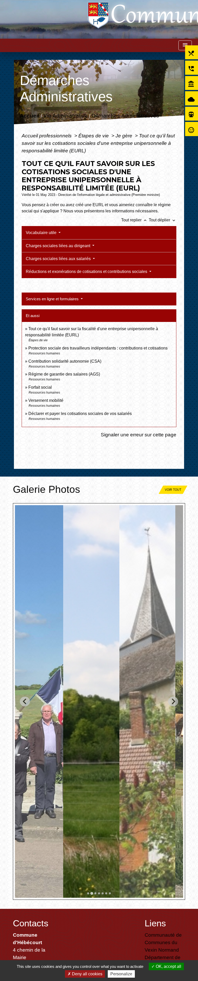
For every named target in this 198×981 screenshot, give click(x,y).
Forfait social (40, 387)
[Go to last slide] (25, 701)
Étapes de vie (94, 135)
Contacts (30, 923)
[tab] (88, 893)
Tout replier (134, 220)
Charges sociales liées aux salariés (59, 258)
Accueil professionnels (47, 135)
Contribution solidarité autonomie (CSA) (64, 361)
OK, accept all (168, 966)
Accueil (29, 116)
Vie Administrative (65, 116)
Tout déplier (162, 220)
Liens (155, 923)
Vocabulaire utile (41, 232)
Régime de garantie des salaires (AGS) (64, 374)
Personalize (121, 974)
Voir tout (173, 490)
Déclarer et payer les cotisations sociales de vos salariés (80, 413)
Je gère (125, 135)
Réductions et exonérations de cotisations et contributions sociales (87, 271)
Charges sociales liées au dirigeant (58, 246)
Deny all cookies (86, 974)
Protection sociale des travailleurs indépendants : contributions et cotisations (98, 348)
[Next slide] (173, 701)
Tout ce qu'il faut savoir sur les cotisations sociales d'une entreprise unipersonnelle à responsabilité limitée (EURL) (98, 143)
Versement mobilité (45, 400)
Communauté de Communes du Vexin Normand (163, 942)
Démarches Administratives (125, 116)
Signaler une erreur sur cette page (138, 434)
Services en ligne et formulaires (53, 299)
